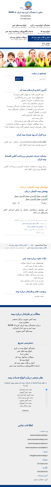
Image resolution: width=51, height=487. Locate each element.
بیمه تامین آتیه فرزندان (25, 395)
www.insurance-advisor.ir (38, 443)
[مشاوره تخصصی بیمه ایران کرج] (25, 5)
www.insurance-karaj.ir (39, 435)
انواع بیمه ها (24, 360)
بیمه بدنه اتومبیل (25, 403)
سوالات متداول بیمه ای (24, 357)
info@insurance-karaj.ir (39, 456)
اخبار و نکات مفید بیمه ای (24, 363)
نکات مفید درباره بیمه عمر (30, 223)
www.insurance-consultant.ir (36, 447)
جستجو (18, 79)
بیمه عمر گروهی (25, 392)
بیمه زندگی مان (25, 406)
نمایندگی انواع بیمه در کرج (24, 348)
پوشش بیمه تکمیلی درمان (35, 226)
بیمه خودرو (39, 296)
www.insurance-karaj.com (37, 439)
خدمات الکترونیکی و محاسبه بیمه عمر (24, 366)
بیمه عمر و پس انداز (25, 398)
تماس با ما (24, 354)
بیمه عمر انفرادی (25, 389)
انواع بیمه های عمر (24, 351)
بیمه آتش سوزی (26, 400)
